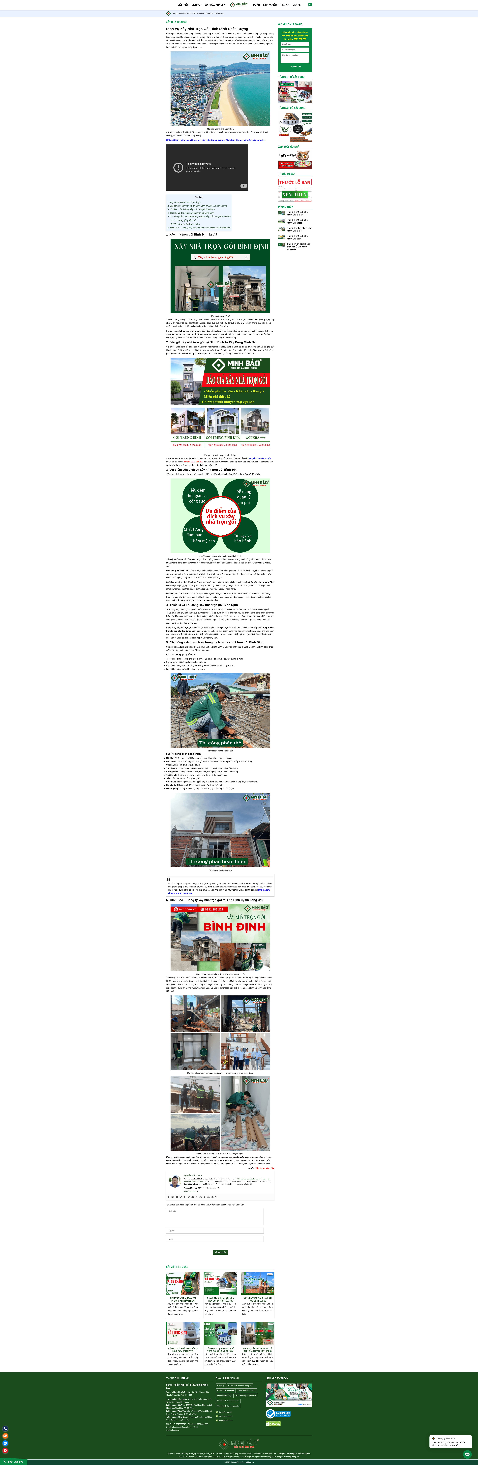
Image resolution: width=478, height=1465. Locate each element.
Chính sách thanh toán (247, 1391)
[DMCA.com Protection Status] (273, 1424)
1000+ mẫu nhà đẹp (214, 4)
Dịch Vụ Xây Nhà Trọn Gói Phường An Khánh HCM (183, 1299)
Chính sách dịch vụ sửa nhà (228, 1406)
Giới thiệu (183, 4)
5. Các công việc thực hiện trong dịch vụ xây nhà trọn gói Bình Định (199, 216)
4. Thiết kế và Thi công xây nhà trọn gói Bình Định (191, 213)
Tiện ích (284, 4)
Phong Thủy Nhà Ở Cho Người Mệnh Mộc (297, 221)
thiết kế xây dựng (241, 1179)
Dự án (256, 4)
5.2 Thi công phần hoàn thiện (185, 224)
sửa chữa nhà (197, 1181)
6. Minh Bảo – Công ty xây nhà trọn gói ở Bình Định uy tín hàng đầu (199, 228)
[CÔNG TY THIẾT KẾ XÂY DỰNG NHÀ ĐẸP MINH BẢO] (239, 1444)
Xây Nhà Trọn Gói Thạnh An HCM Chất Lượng (258, 1299)
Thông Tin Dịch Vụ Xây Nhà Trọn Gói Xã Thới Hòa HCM (220, 1299)
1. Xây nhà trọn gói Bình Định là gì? (184, 202)
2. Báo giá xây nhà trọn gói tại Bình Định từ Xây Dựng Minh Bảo (197, 206)
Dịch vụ (196, 4)
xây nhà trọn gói (255, 1179)
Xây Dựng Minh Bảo (264, 1168)
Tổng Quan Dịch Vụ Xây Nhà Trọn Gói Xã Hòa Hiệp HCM (220, 1349)
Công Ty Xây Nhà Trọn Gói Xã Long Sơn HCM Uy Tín (183, 1349)
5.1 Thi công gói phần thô (183, 220)
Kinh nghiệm (270, 4)
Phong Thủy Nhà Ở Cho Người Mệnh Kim (297, 237)
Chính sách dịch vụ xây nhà (228, 1401)
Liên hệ (296, 4)
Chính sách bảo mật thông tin (240, 1386)
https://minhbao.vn (191, 1191)
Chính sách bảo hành (225, 1391)
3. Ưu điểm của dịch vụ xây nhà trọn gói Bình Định (191, 209)
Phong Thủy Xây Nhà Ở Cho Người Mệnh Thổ (299, 229)
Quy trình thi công (224, 1396)
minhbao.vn (249, 1462)
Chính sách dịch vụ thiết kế (245, 1396)
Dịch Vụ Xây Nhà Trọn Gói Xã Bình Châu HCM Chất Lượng (257, 1349)
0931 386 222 (15, 1462)
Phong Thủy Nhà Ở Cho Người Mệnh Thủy (297, 213)
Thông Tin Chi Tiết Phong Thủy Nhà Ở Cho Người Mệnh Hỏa (298, 247)
